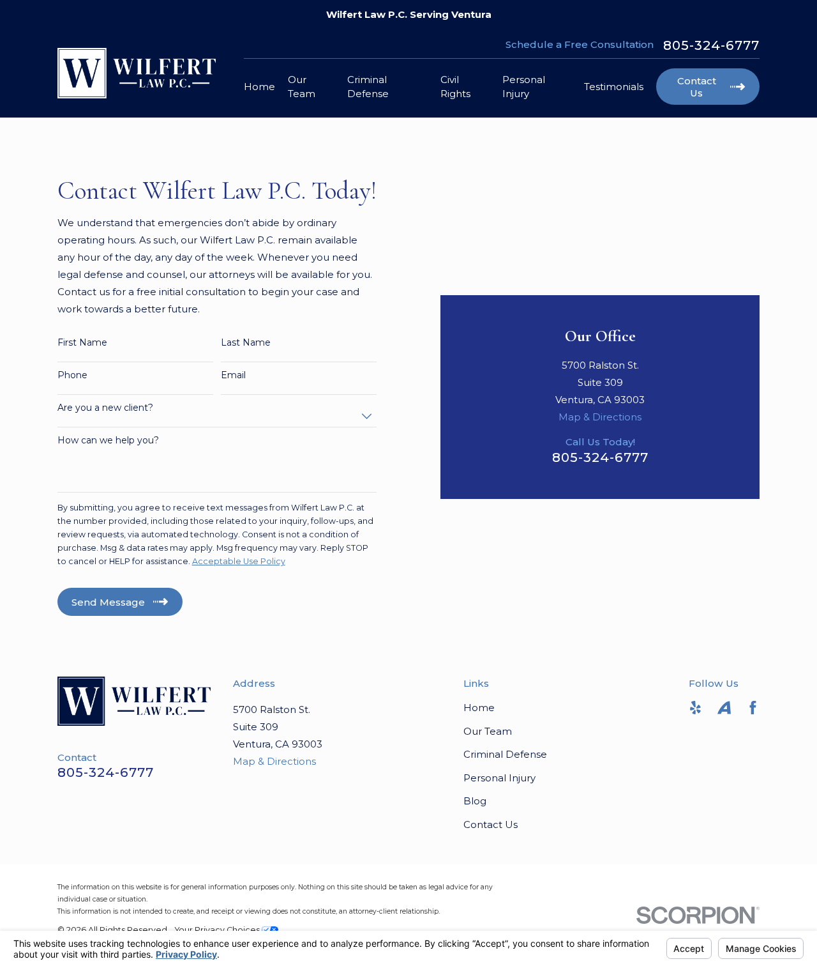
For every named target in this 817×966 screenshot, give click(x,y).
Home (479, 708)
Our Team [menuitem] (301, 86)
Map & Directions (599, 417)
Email (233, 375)
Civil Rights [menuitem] (455, 86)
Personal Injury (499, 778)
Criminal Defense (505, 754)
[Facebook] (753, 707)
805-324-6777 (711, 45)
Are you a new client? (105, 407)
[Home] (136, 73)
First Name (82, 342)
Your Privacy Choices (218, 930)
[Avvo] (724, 707)
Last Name (246, 342)
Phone (72, 375)
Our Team (487, 731)
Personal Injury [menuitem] (523, 86)
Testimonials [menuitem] (613, 86)
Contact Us (490, 824)
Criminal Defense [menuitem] (368, 86)
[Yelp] (695, 707)
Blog (474, 801)
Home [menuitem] (259, 86)
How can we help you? (108, 440)
